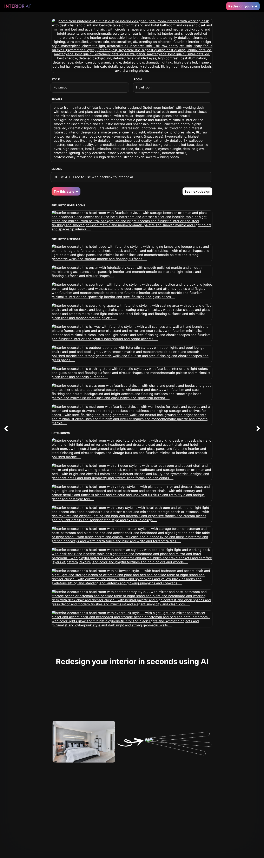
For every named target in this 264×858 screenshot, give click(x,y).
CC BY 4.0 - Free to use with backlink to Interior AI (93, 177)
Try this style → (66, 191)
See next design (197, 191)
